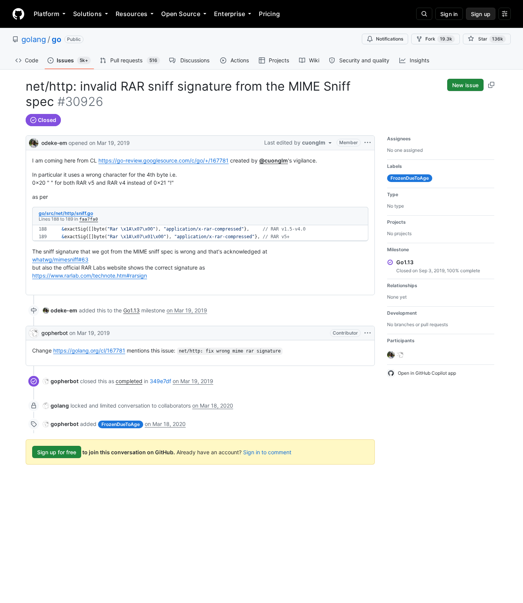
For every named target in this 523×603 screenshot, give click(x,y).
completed (129, 381)
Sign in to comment (267, 452)
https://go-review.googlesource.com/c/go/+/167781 (163, 160)
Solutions (87, 14)
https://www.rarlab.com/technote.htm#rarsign (89, 275)
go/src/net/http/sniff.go (66, 213)
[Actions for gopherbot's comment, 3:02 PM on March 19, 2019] (367, 333)
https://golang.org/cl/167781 (89, 350)
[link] (60, 310)
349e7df (160, 381)
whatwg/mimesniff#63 (60, 259)
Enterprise (229, 14)
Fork (438, 39)
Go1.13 (131, 310)
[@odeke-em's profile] (33, 142)
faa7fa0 (88, 219)
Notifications (389, 39)
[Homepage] (18, 14)
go (56, 39)
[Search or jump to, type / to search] (424, 14)
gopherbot (54, 333)
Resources (131, 14)
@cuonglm (273, 160)
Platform (46, 14)
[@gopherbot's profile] (33, 333)
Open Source (180, 14)
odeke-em (54, 143)
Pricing (269, 14)
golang (33, 39)
